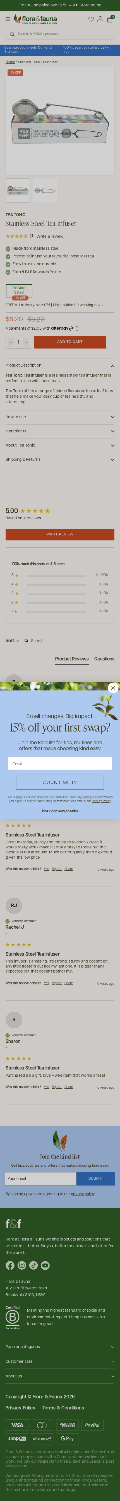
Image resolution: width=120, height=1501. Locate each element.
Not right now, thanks (60, 810)
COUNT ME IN (60, 782)
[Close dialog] (113, 688)
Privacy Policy (101, 801)
